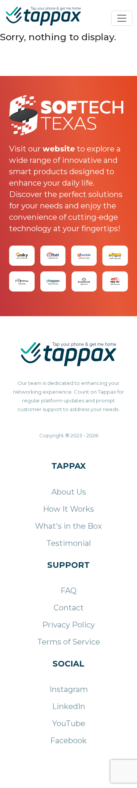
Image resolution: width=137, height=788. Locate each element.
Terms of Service (68, 641)
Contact (69, 607)
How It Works (68, 509)
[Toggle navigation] (121, 18)
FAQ (68, 590)
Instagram (68, 689)
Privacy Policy (68, 624)
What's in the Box (68, 526)
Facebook (68, 740)
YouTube (68, 723)
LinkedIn (68, 706)
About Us (68, 491)
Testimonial (68, 543)
